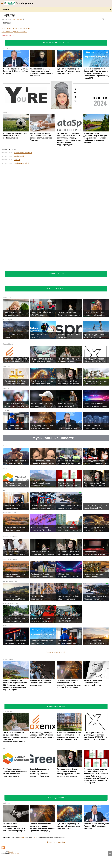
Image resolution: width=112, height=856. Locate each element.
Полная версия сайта (56, 842)
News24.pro (7, 320)
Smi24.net (6, 48)
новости (21, 837)
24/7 (34, 837)
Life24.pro (6, 297)
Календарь (5, 9)
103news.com (8, 626)
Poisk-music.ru (8, 446)
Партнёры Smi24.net (56, 274)
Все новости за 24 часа (56, 289)
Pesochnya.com (17, 19)
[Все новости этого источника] (24, 19)
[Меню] (109, 3)
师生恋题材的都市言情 (21, 163)
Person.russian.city (10, 581)
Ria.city (5, 468)
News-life (6, 366)
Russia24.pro (8, 344)
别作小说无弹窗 (19, 156)
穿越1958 (17, 160)
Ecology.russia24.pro (10, 603)
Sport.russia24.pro (10, 559)
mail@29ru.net (15, 853)
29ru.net (6, 411)
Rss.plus (6, 113)
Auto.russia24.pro (9, 513)
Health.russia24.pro (10, 537)
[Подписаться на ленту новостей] (3, 847)
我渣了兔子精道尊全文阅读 (23, 153)
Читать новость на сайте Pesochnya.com (16, 28)
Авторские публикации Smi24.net (56, 43)
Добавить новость (8, 35)
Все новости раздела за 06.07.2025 (14, 32)
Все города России (56, 798)
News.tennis (7, 388)
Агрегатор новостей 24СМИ (56, 652)
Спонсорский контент (56, 706)
